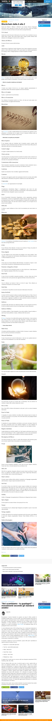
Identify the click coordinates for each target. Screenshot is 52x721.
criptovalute (5, 183)
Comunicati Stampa (11, 601)
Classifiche (35, 1)
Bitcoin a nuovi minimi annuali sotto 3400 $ (11, 569)
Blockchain (12, 19)
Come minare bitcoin (7, 325)
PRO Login (48, 1)
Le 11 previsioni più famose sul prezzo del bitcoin (12, 567)
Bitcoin (3, 77)
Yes (20, 5)
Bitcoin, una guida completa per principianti (12, 82)
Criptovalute (17, 19)
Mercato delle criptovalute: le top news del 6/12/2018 (13, 571)
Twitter (42, 25)
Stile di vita (30, 1)
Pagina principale (4, 19)
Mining (3, 318)
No (16, 5)
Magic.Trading (20, 624)
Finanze (14, 711)
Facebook (42, 22)
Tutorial (25, 1)
